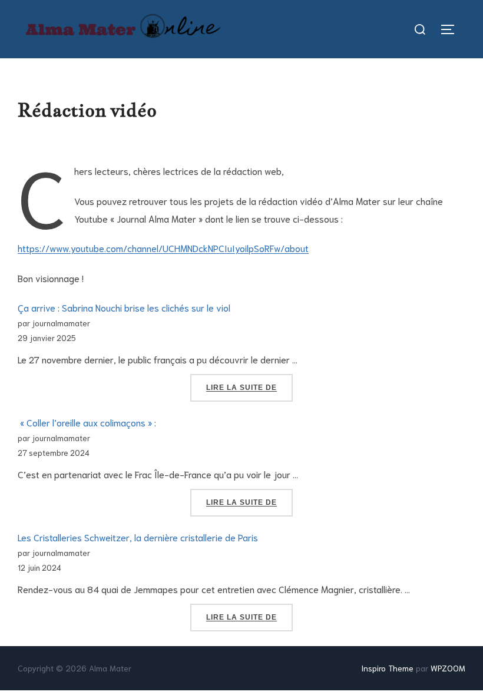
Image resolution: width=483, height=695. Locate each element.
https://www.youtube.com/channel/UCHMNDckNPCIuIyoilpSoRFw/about (163, 247)
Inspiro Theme (387, 668)
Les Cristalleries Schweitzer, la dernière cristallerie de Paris (138, 537)
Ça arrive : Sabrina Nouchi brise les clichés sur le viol (124, 307)
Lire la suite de (249, 387)
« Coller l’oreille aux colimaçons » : (87, 422)
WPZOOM (448, 668)
